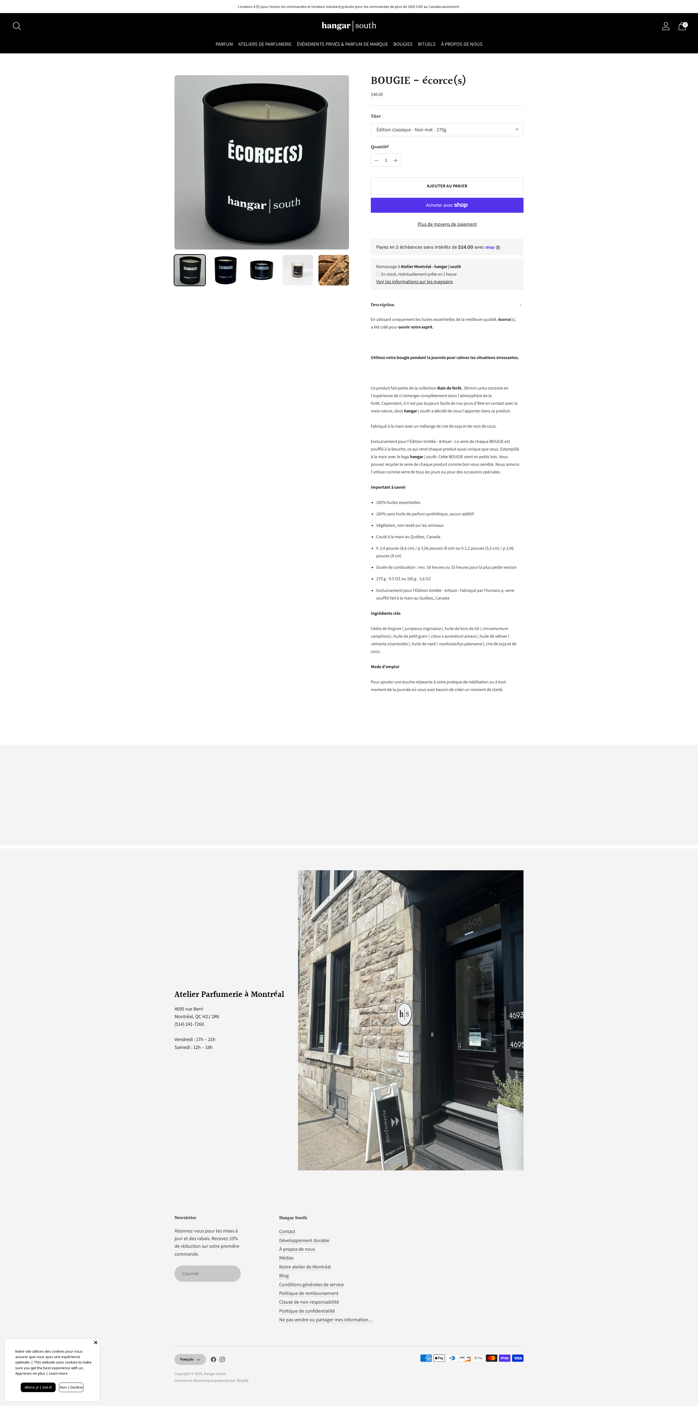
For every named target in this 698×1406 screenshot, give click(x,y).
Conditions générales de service (311, 1284)
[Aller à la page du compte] (665, 26)
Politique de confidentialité (307, 1311)
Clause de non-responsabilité (309, 1302)
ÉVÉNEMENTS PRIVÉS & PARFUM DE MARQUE (342, 44)
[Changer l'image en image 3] (261, 270)
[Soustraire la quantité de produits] (376, 160)
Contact (287, 1231)
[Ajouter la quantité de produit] (395, 160)
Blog (284, 1275)
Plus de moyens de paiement (447, 224)
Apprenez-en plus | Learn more (41, 1373)
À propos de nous (297, 1249)
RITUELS (427, 44)
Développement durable (304, 1240)
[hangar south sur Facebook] (213, 1360)
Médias (286, 1258)
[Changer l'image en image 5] (333, 270)
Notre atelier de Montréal (305, 1267)
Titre (376, 116)
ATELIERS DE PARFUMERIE (264, 44)
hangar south (215, 1373)
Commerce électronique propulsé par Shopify (211, 1380)
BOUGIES (403, 44)
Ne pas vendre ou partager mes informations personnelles (338, 1319)
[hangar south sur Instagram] (222, 1360)
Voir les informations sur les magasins (414, 281)
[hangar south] (349, 26)
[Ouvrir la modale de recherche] (17, 26)
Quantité (380, 147)
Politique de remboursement (308, 1293)
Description (382, 305)
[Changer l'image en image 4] (297, 270)
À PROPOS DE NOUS (462, 44)
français (187, 1359)
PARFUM (224, 44)
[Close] (95, 1342)
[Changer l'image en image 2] (225, 270)
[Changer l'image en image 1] (189, 270)
